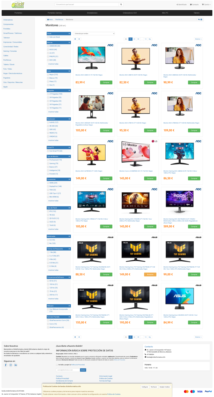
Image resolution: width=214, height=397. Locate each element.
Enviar (83, 370)
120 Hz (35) (53, 288)
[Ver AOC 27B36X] (94, 202)
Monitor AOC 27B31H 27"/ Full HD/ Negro (132, 123)
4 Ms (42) (52, 259)
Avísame (150, 274)
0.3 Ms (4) (52, 266)
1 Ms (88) (52, 252)
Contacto (195, 4)
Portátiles (6, 29)
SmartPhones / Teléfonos (12, 33)
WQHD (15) (53, 133)
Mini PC (165, 13)
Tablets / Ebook (8, 64)
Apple (5, 87)
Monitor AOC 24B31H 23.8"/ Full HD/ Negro (133, 75)
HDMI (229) (53, 183)
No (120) (52, 243)
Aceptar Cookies (165, 387)
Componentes (8, 24)
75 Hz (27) (53, 291)
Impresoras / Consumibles (12, 42)
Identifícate (182, 4)
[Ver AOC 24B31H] (138, 58)
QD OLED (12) (54, 218)
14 (145, 39)
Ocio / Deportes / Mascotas (13, 82)
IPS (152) (52, 211)
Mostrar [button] (197, 39)
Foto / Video (7, 69)
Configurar (145, 387)
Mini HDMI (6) (54, 197)
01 (130, 39)
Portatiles (18, 13)
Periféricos (7, 60)
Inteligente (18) (54, 170)
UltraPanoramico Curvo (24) (59, 320)
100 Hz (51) (53, 284)
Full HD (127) (53, 122)
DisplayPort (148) (55, 186)
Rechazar (154, 387)
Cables (5, 55)
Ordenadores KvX (130, 13)
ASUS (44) (53, 49)
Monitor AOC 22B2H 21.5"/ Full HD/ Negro (89, 75)
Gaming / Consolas (10, 51)
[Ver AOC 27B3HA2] (182, 106)
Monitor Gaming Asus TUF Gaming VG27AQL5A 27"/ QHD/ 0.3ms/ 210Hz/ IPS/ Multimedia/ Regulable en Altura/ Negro (136, 317)
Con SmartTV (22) (55, 151)
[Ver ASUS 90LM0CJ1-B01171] (94, 298)
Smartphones (92, 13)
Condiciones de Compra (64, 381)
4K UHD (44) (53, 126)
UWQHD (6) (53, 136)
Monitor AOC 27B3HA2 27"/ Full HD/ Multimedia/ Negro (181, 123)
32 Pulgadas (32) (55, 101)
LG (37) (52, 53)
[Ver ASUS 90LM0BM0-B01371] (138, 298)
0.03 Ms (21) (53, 263)
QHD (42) (52, 129)
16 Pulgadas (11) (55, 108)
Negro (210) (53, 74)
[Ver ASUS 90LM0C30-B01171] (138, 250)
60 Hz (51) (53, 281)
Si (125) (52, 240)
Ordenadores (8, 20)
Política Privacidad (62, 378)
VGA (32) (52, 190)
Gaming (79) (53, 163)
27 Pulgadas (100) (55, 94)
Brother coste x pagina (64, 383)
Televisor (6, 38)
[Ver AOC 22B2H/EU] (94, 58)
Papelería (6, 78)
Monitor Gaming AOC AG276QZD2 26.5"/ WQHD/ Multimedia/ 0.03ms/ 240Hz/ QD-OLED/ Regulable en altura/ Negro (181, 221)
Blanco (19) (53, 78)
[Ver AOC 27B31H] (138, 106)
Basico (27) (53, 167)
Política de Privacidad (119, 360)
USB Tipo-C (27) (55, 193)
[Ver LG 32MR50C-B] (138, 154)
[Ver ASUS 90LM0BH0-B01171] (94, 250)
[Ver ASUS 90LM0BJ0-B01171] (182, 250)
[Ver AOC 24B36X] (182, 154)
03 (138, 39)
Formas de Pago (105, 381)
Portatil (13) (53, 174)
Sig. (150, 39)
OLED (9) (52, 222)
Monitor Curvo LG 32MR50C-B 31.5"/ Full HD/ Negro (136, 171)
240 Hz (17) (53, 295)
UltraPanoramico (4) (56, 327)
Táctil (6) (52, 225)
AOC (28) (52, 60)
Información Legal (105, 376)
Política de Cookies (113, 394)
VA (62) (52, 215)
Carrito (206, 4)
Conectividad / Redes (10, 47)
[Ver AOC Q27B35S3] (94, 154)
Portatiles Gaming (55, 13)
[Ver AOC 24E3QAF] (94, 106)
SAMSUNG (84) (54, 46)
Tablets (197, 13)
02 (134, 39)
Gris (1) (52, 85)
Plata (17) (52, 81)
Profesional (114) (55, 160)
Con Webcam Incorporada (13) (58, 310)
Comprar (106, 82)
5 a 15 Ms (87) (54, 256)
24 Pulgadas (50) (55, 97)
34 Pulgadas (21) (55, 104)
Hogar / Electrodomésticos (12, 73)
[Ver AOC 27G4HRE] (138, 202)
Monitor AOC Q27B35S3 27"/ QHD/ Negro (89, 171)
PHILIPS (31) (53, 56)
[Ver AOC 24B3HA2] (182, 58)
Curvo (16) (53, 324)
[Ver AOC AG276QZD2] (182, 202)
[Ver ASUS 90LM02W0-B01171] (182, 298)
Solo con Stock (54, 37)
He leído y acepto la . (71, 365)
